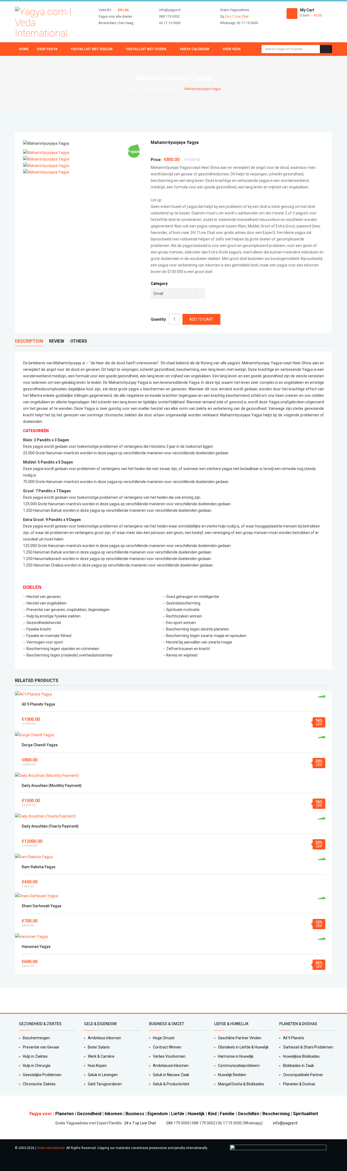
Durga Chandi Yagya (39, 745)
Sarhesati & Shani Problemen (308, 1047)
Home (24, 49)
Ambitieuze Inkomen (171, 1065)
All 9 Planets (293, 1038)
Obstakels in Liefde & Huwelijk (243, 1047)
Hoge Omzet (164, 1038)
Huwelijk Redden (232, 1075)
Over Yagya (47, 49)
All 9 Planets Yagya (38, 704)
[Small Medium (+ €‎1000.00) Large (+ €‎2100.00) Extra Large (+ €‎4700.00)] (178, 293)
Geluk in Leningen (103, 1075)
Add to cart (173, 694)
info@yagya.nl (285, 1123)
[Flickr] (53, 1000)
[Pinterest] (41, 1000)
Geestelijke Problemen (42, 1075)
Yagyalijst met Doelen (92, 49)
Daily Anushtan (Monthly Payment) (52, 785)
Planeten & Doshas (299, 1084)
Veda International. (51, 1148)
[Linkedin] (35, 1000)
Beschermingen (36, 1038)
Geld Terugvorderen (105, 1084)
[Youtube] (47, 1000)
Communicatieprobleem (239, 1065)
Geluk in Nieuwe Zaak (171, 1075)
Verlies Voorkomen (169, 1056)
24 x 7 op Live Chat (140, 1123)
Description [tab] (29, 341)
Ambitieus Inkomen (104, 1038)
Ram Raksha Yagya (38, 867)
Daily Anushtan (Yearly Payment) (50, 826)
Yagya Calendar (194, 49)
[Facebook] (16, 1000)
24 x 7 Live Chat (237, 16)
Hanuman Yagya (36, 946)
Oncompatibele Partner (303, 1075)
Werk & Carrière (101, 1056)
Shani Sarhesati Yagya (41, 906)
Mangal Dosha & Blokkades (241, 1084)
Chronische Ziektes (39, 1084)
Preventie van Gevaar (41, 1047)
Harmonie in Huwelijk (235, 1056)
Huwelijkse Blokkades (301, 1056)
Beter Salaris (99, 1047)
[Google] (28, 1000)
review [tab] (56, 341)
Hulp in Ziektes (35, 1056)
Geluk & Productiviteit (171, 1084)
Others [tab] (78, 341)
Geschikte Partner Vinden (239, 1038)
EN (120, 10)
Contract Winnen (167, 1047)
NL (126, 10)
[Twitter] (22, 1000)
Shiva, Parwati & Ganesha (160, 89)
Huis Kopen (97, 1065)
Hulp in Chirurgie (36, 1065)
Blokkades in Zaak (298, 1065)
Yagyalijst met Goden (146, 49)
